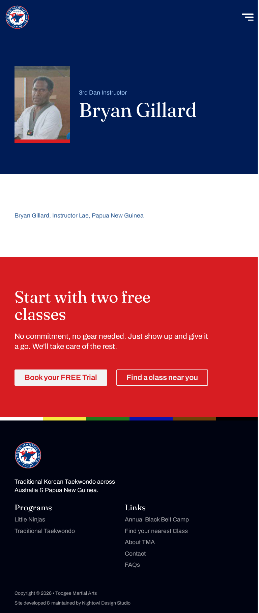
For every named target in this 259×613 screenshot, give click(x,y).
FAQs (132, 564)
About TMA (140, 542)
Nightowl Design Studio (106, 603)
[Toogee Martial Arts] (17, 17)
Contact (135, 553)
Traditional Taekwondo (45, 531)
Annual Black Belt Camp (157, 519)
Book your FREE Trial (61, 377)
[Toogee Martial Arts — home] (28, 455)
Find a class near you (162, 377)
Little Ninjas (30, 519)
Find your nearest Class (156, 531)
